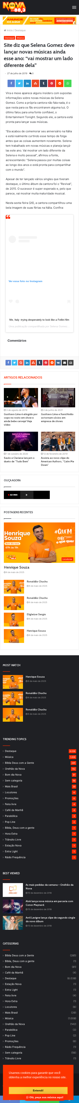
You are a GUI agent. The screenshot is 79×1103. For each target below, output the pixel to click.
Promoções (11, 798)
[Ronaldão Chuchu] (14, 587)
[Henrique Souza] (14, 636)
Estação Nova (13, 845)
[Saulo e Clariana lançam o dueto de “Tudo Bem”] (21, 441)
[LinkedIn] (27, 83)
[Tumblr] (43, 83)
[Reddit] (59, 83)
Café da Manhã (14, 810)
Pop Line (10, 821)
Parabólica (11, 815)
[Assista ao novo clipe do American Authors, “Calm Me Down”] (58, 441)
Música (20, 38)
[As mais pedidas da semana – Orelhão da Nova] (13, 890)
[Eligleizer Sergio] (14, 619)
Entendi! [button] (38, 1090)
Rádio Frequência (15, 857)
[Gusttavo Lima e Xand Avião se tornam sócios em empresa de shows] (58, 397)
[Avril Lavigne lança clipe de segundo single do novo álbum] (13, 923)
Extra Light (11, 851)
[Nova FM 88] (14, 7)
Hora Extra (11, 833)
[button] (9, 1082)
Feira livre (10, 804)
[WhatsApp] (67, 83)
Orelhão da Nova (15, 768)
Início (9, 30)
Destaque (20, 30)
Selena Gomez (58, 326)
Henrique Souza (16, 567)
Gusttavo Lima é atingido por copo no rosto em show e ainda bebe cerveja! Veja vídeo (20, 419)
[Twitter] (19, 83)
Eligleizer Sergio (36, 614)
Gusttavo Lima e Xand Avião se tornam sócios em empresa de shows (57, 417)
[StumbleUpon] (35, 83)
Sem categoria (13, 780)
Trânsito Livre (13, 839)
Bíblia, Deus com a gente (19, 827)
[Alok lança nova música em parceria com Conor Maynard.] (13, 906)
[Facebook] (11, 83)
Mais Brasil (11, 786)
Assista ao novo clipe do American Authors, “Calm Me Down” (57, 461)
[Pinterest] (51, 83)
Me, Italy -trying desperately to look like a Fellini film (39, 319)
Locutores (11, 792)
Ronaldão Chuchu (37, 581)
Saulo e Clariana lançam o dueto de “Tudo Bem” (19, 459)
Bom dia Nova (13, 774)
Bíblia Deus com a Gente (19, 762)
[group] (39, 21)
